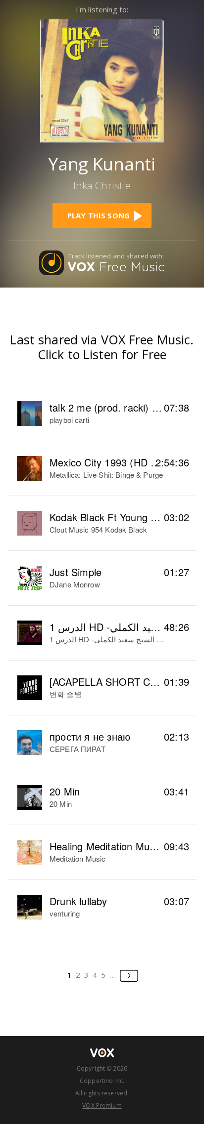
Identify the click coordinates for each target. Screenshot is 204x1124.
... (113, 975)
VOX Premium (101, 1105)
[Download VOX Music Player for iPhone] (102, 79)
